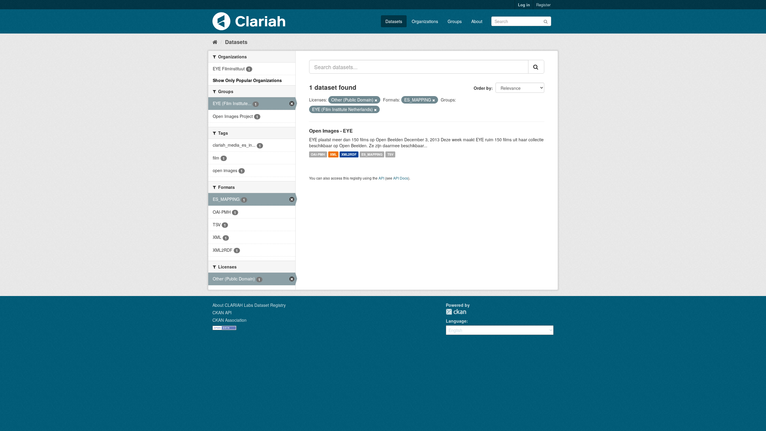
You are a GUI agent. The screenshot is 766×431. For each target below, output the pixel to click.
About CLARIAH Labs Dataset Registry (249, 305)
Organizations (425, 21)
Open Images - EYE (331, 130)
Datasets (393, 21)
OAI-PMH (318, 154)
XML (333, 154)
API (381, 177)
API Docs (400, 177)
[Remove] (376, 100)
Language (456, 321)
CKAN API (222, 312)
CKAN (456, 312)
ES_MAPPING (371, 154)
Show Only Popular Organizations (247, 80)
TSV (390, 154)
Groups (455, 21)
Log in (524, 4)
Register (543, 4)
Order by (482, 88)
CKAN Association (229, 320)
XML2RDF (348, 154)
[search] (536, 67)
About (476, 21)
